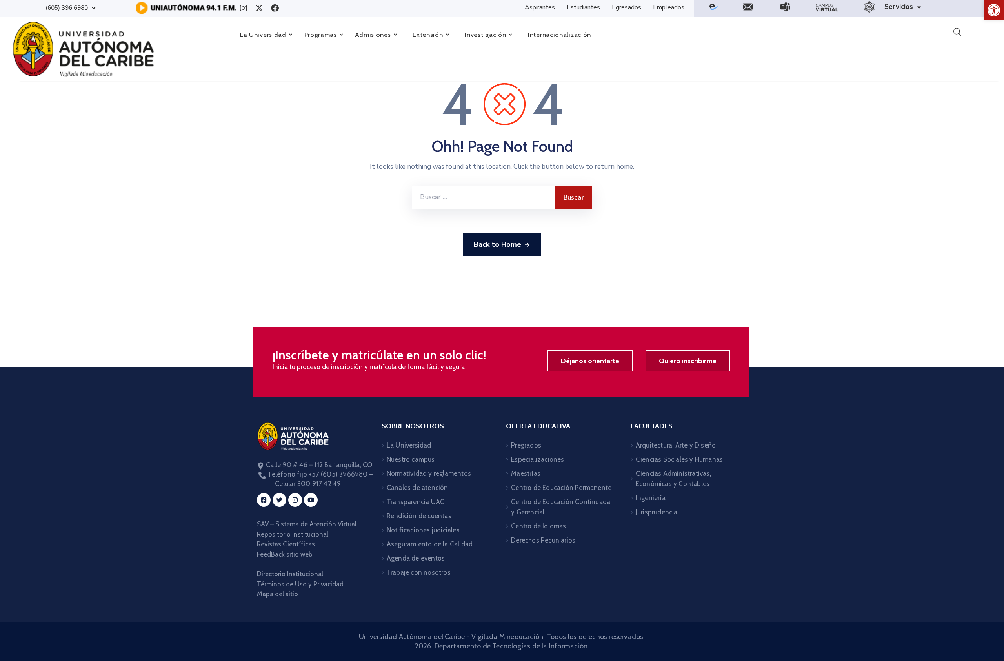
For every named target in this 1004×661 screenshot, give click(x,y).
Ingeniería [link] (651, 498)
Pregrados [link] (526, 445)
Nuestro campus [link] (411, 459)
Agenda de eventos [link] (416, 558)
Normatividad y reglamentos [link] (429, 473)
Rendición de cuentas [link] (419, 516)
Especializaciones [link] (537, 459)
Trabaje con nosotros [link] (419, 572)
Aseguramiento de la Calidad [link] (430, 544)
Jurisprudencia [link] (657, 512)
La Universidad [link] (409, 445)
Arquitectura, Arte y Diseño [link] (676, 445)
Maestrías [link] (525, 473)
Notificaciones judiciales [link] (423, 530)
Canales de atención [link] (417, 488)
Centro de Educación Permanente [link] (561, 488)
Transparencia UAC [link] (415, 502)
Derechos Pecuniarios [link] (543, 540)
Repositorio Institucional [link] (293, 534)
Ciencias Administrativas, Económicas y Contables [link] (673, 479)
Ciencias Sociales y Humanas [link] (679, 459)
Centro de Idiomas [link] (538, 526)
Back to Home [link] (497, 244)
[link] (994, 10)
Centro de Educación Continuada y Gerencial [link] (560, 507)
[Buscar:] (483, 197)
